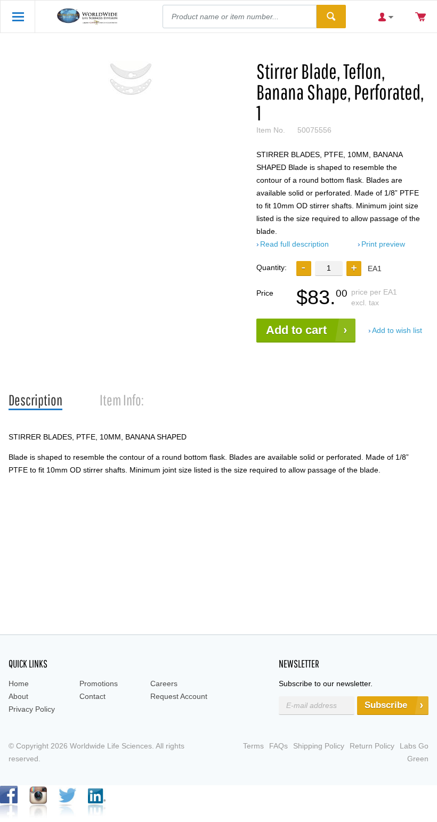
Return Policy (372, 746)
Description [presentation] (35, 400)
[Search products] (331, 16)
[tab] (35, 400)
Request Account (178, 696)
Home (19, 683)
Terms (253, 746)
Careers (163, 683)
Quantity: (271, 267)
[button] (353, 268)
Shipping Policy (318, 746)
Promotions (98, 683)
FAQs (278, 746)
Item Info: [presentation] (122, 400)
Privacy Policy (32, 709)
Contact (92, 696)
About (18, 696)
